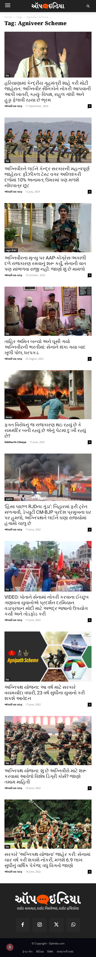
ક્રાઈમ (9, 499)
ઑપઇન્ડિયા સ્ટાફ (13, 106)
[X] (56, 925)
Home (8, 17)
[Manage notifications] (9, 947)
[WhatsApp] (73, 925)
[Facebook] (23, 925)
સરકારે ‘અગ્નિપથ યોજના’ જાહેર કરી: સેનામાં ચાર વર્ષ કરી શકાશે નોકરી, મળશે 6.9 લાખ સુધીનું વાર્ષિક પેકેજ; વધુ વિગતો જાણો (47, 860)
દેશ (7, 75)
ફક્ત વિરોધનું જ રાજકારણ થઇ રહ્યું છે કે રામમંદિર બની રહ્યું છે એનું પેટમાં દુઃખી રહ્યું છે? (45, 430)
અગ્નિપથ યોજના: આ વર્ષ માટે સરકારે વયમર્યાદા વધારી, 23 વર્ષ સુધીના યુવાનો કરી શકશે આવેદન (44, 693)
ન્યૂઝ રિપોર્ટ (11, 250)
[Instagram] (39, 925)
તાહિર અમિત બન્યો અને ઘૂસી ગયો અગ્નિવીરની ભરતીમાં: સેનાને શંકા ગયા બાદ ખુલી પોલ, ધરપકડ (45, 347)
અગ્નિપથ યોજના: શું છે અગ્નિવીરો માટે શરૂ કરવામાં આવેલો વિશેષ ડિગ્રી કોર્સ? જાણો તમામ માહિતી (45, 776)
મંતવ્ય (9, 417)
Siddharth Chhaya (15, 442)
